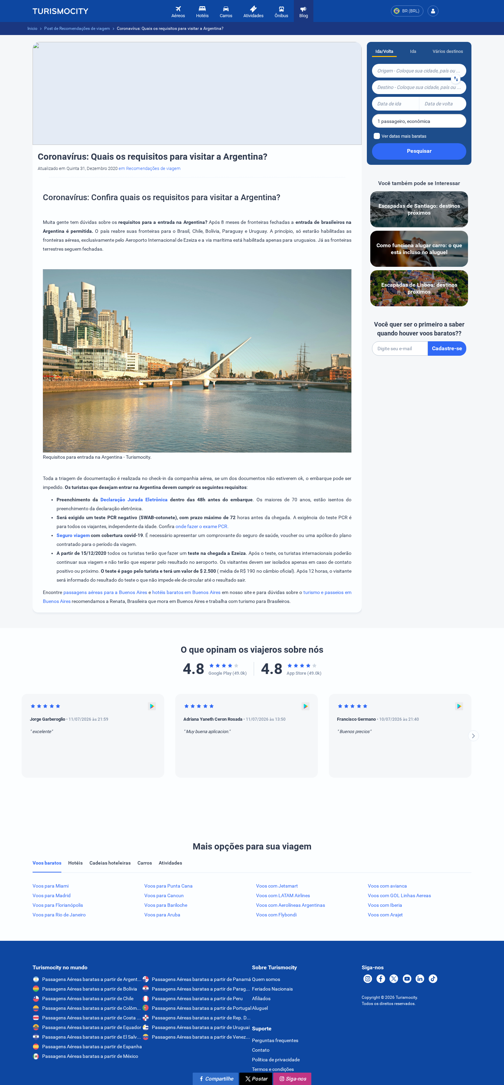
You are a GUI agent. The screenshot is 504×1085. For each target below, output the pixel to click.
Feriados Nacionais (272, 989)
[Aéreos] (60, 11)
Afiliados (261, 998)
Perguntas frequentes (275, 1040)
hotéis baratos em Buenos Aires (187, 592)
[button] (433, 10)
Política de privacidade (276, 1059)
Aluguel (260, 1008)
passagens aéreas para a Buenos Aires (105, 592)
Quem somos (266, 979)
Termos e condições (273, 1069)
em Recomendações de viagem (150, 168)
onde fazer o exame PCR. (202, 526)
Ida (413, 51)
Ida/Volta (384, 51)
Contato (260, 1050)
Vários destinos (448, 51)
